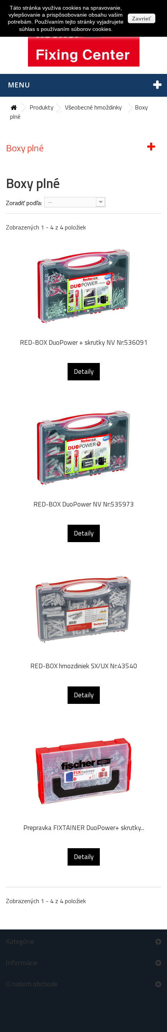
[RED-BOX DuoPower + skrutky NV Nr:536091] (83, 286)
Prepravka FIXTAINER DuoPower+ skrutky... (83, 828)
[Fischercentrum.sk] (83, 43)
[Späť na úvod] (13, 108)
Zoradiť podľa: (24, 202)
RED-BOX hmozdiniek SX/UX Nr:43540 (83, 666)
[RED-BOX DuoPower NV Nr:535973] (83, 447)
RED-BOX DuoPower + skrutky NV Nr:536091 (84, 342)
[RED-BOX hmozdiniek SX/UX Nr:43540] (83, 609)
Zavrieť (141, 18)
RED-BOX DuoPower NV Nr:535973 (83, 504)
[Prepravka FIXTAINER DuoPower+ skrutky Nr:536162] (83, 771)
